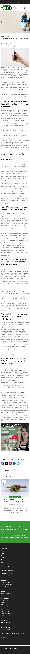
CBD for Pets (4, 620)
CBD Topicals (4, 605)
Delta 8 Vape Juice (6, 576)
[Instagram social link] (5, 640)
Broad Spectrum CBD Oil (7, 613)
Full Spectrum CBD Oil (7, 611)
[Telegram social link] (18, 463)
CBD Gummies (5, 598)
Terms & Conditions (6, 566)
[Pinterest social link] (10, 463)
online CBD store (24, 392)
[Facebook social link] (2, 463)
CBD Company (20, 459)
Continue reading (15, 512)
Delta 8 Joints (4, 580)
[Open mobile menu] (28, 7)
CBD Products (5, 596)
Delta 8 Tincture (5, 578)
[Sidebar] (2, 198)
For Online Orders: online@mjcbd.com (6, 630)
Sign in (2, 564)
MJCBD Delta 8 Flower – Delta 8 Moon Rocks (13, 589)
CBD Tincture (4, 602)
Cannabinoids (19, 456)
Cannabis (5, 459)
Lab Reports (4, 558)
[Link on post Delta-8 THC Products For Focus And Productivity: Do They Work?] (15, 488)
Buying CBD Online (7, 456)
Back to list (15, 470)
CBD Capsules (5, 618)
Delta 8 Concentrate (6, 584)
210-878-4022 (5, 625)
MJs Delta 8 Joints (6, 587)
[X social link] (6, 463)
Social (2, 560)
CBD (12, 459)
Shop (2, 555)
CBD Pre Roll (4, 607)
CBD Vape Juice (5, 600)
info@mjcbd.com (5, 627)
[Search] (21, 7)
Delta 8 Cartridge (5, 582)
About (2, 553)
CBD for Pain (5, 36)
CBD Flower (4, 609)
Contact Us (4, 562)
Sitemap (3, 568)
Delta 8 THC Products (15, 497)
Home (2, 551)
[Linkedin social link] (14, 463)
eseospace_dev (13, 46)
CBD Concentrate (5, 616)
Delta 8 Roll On (5, 591)
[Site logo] (6, 7)
